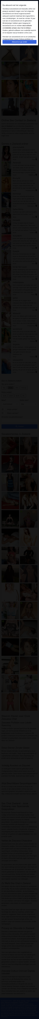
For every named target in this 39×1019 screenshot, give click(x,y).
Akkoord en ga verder (19, 42)
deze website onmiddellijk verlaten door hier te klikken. (17, 26)
